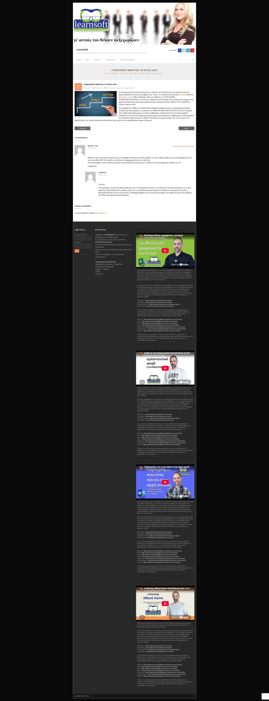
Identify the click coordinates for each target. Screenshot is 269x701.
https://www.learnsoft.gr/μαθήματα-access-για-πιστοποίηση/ (161, 325)
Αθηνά (183, 94)
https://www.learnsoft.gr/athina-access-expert (160, 306)
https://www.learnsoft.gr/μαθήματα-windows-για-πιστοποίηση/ (163, 319)
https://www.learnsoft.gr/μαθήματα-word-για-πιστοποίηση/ (160, 321)
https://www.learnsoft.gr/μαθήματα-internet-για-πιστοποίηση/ (167, 329)
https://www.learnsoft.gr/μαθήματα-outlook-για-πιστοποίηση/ (162, 331)
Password (78, 242)
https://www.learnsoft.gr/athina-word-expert (159, 300)
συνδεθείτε (101, 213)
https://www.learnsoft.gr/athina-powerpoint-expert (164, 304)
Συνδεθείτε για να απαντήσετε (184, 146)
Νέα (130, 73)
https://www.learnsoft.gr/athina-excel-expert (159, 302)
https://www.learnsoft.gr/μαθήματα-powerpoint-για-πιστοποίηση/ (165, 327)
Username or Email (81, 235)
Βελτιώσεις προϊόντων (119, 73)
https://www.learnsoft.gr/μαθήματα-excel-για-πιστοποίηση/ (159, 323)
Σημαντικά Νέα (139, 73)
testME (124, 97)
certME (130, 97)
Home (107, 73)
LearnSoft (88, 88)
